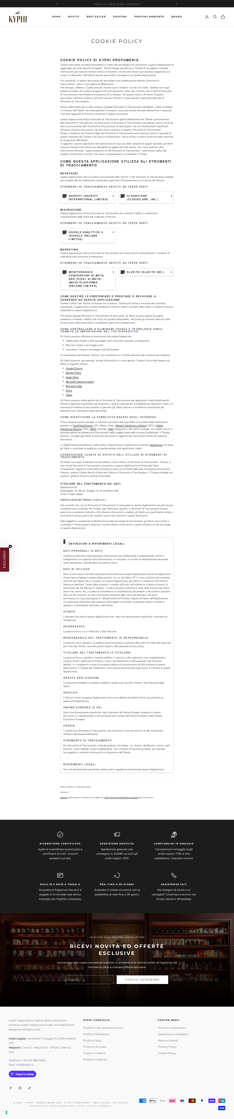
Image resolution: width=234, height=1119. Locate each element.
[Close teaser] (10, 546)
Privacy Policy (167, 1046)
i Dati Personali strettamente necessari (121, 797)
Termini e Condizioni (172, 1027)
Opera (69, 394)
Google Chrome (74, 368)
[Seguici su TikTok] (29, 1088)
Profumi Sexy (92, 1040)
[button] (4, 560)
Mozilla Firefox (73, 372)
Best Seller (96, 16)
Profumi (120, 16)
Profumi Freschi (94, 1053)
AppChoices (156, 445)
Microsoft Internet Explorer (80, 381)
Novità (73, 16)
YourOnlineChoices (83, 425)
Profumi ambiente (149, 16)
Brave (69, 390)
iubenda (63, 797)
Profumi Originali (95, 1059)
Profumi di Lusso (94, 1046)
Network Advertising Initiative (131, 425)
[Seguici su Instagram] (20, 1088)
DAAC (93, 429)
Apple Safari (72, 377)
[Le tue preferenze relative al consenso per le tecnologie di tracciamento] (6, 1112)
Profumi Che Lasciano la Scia (103, 1027)
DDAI (111, 429)
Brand (176, 16)
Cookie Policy (167, 1053)
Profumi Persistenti (96, 1034)
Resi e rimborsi (168, 1040)
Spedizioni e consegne (173, 1034)
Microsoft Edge (74, 386)
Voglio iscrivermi (142, 979)
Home (56, 16)
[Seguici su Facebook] (10, 1088)
